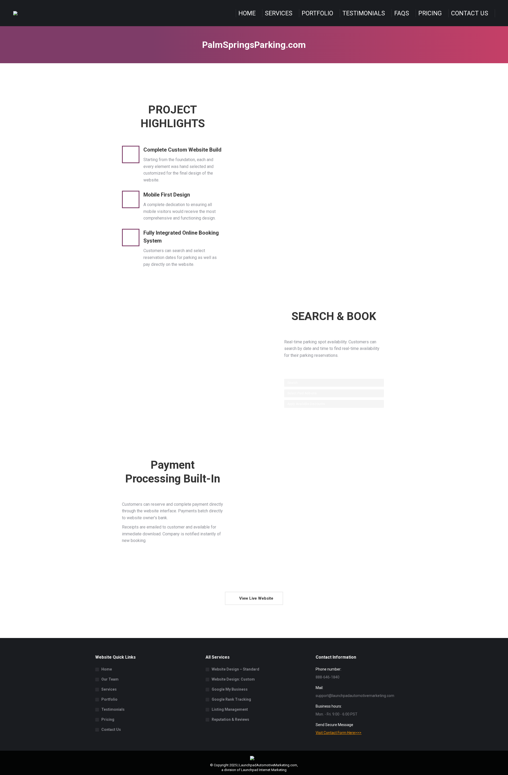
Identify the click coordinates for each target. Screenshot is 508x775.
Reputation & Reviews (230, 719)
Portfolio (109, 699)
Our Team (110, 679)
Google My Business (230, 689)
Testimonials (113, 709)
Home (106, 669)
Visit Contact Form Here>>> (338, 733)
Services (109, 689)
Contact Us (111, 729)
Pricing (107, 719)
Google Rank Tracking (231, 699)
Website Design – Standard (235, 669)
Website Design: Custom (233, 679)
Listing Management (230, 709)
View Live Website (255, 598)
